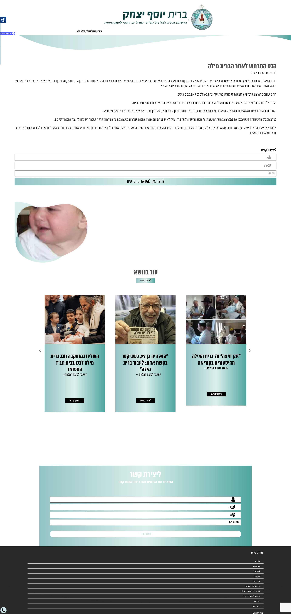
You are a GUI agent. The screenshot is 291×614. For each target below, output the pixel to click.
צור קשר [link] (256, 603)
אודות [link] (257, 598)
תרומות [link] (256, 578)
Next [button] (40, 350)
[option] (216, 353)
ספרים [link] (257, 573)
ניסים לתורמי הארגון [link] (250, 588)
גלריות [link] (257, 568)
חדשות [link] (256, 563)
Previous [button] (250, 350)
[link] (158, 17)
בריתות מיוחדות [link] (252, 583)
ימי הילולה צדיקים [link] (251, 593)
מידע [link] (257, 558)
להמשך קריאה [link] (145, 280)
